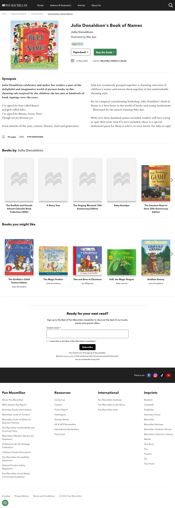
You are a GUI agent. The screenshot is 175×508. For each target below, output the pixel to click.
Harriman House (152, 414)
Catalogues (60, 414)
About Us (96, 5)
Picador (148, 453)
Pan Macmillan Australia (110, 399)
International (108, 393)
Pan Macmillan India (108, 409)
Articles (81, 5)
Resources (62, 393)
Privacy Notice (21, 496)
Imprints (150, 393)
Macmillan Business (153, 424)
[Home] (14, 5)
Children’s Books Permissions (16, 452)
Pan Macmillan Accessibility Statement (15, 459)
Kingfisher (149, 409)
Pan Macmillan (13, 393)
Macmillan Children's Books (157, 429)
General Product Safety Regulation (13, 467)
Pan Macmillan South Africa (111, 404)
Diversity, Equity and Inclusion (17, 409)
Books (40, 5)
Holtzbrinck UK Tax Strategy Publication (16, 446)
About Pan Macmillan (12, 399)
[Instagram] (155, 375)
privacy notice (68, 356)
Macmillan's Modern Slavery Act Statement (18, 437)
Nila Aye (91, 36)
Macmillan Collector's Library (158, 434)
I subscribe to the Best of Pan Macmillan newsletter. (72, 341)
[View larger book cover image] (34, 44)
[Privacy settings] (5, 503)
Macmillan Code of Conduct (16, 414)
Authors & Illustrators (60, 5)
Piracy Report (61, 409)
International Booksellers (66, 429)
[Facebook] (149, 375)
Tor (145, 458)
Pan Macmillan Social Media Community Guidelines (16, 475)
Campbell (149, 404)
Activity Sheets (61, 419)
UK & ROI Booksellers (65, 424)
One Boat (149, 444)
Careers (58, 404)
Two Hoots (149, 463)
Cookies (6, 496)
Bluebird (148, 399)
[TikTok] (162, 375)
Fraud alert (59, 434)
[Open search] (171, 5)
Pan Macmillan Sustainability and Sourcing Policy (18, 429)
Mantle (147, 439)
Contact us (59, 399)
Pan (146, 449)
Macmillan (149, 419)
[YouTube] (168, 375)
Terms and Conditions (44, 496)
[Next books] (172, 180)
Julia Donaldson (37, 14)
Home (4, 14)
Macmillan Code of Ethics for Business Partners (16, 421)
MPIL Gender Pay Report (14, 404)
